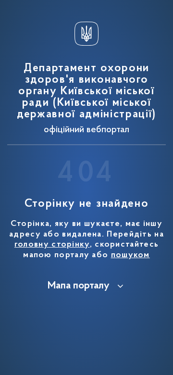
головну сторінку (52, 244)
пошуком (130, 255)
